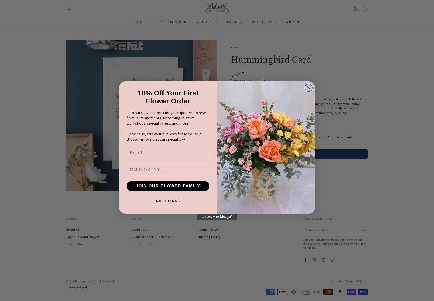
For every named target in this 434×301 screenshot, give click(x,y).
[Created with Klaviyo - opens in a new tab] (217, 217)
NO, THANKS (168, 201)
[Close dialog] (308, 88)
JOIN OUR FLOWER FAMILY (168, 186)
